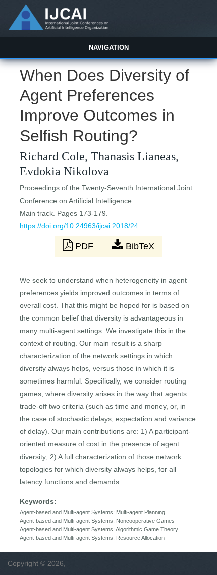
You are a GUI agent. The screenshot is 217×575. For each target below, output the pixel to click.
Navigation (109, 47)
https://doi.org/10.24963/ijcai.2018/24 (79, 226)
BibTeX (138, 246)
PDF (84, 246)
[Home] (58, 27)
